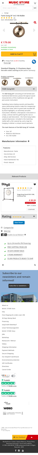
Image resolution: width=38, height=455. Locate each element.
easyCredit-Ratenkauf (9, 325)
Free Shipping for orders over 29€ (13, 315)
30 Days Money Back (9, 318)
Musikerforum (7, 441)
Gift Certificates (7, 363)
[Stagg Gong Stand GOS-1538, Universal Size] (8, 194)
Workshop (5, 337)
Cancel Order (6, 370)
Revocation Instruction (12, 443)
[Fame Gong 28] (18, 82)
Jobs (3, 334)
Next (33, 30)
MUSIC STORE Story (8, 331)
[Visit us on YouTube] (22, 451)
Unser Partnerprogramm (10, 328)
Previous (4, 30)
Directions (5, 366)
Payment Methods (8, 350)
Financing (5, 321)
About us (5, 305)
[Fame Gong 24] (6, 82)
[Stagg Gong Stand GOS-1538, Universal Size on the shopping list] (35, 184)
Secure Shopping (8, 353)
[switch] (13, 376)
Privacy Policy (31, 441)
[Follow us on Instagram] (19, 451)
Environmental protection (10, 360)
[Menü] (15, 374)
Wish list (7, 231)
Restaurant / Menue (9, 341)
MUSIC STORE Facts (8, 308)
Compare (31, 209)
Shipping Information (9, 347)
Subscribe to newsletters (18, 286)
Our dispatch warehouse (10, 357)
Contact (13, 441)
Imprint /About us (21, 441)
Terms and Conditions (25, 443)
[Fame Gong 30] (30, 82)
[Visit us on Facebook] (16, 451)
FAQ (3, 312)
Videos (4, 344)
